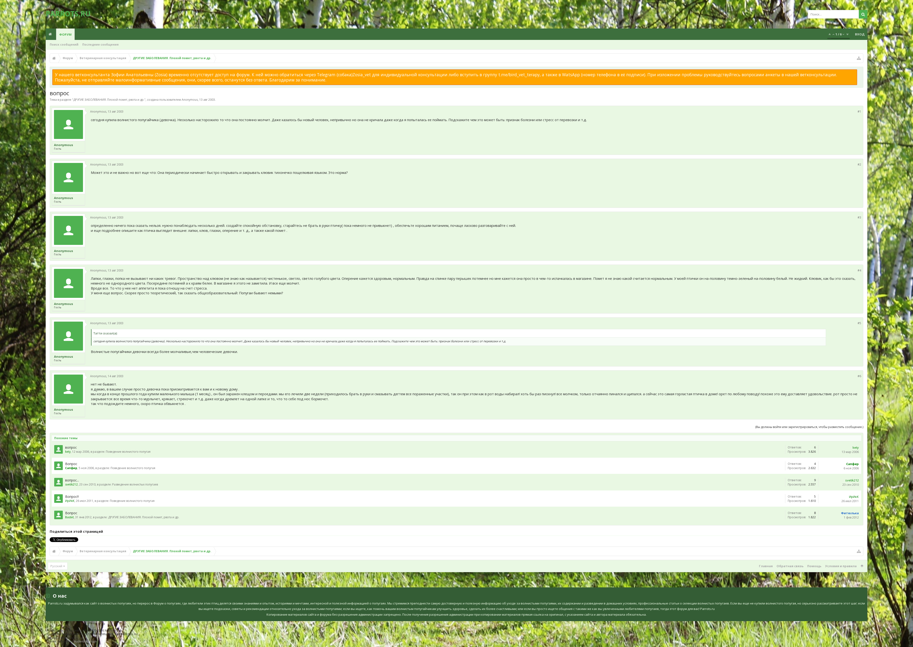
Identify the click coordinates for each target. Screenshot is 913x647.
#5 (859, 323)
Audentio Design (85, 641)
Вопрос (71, 463)
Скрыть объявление (860, 72)
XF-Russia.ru (68, 638)
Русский (56, 566)
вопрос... (72, 480)
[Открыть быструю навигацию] (859, 58)
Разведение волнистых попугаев (135, 484)
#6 (859, 376)
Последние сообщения (100, 45)
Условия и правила (841, 566)
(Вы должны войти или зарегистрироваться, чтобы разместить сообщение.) (809, 427)
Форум (65, 34)
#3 (859, 217)
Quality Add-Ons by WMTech (93, 634)
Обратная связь (790, 566)
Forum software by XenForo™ (84, 630)
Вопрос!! (72, 496)
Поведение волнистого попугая (128, 452)
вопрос (71, 447)
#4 (859, 270)
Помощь (814, 566)
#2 (859, 164)
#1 (859, 111)
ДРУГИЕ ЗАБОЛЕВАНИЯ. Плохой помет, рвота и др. (108, 100)
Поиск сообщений (64, 45)
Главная (766, 566)
